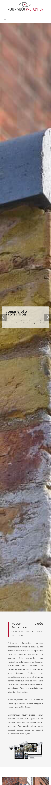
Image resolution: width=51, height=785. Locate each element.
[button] (3, 317)
